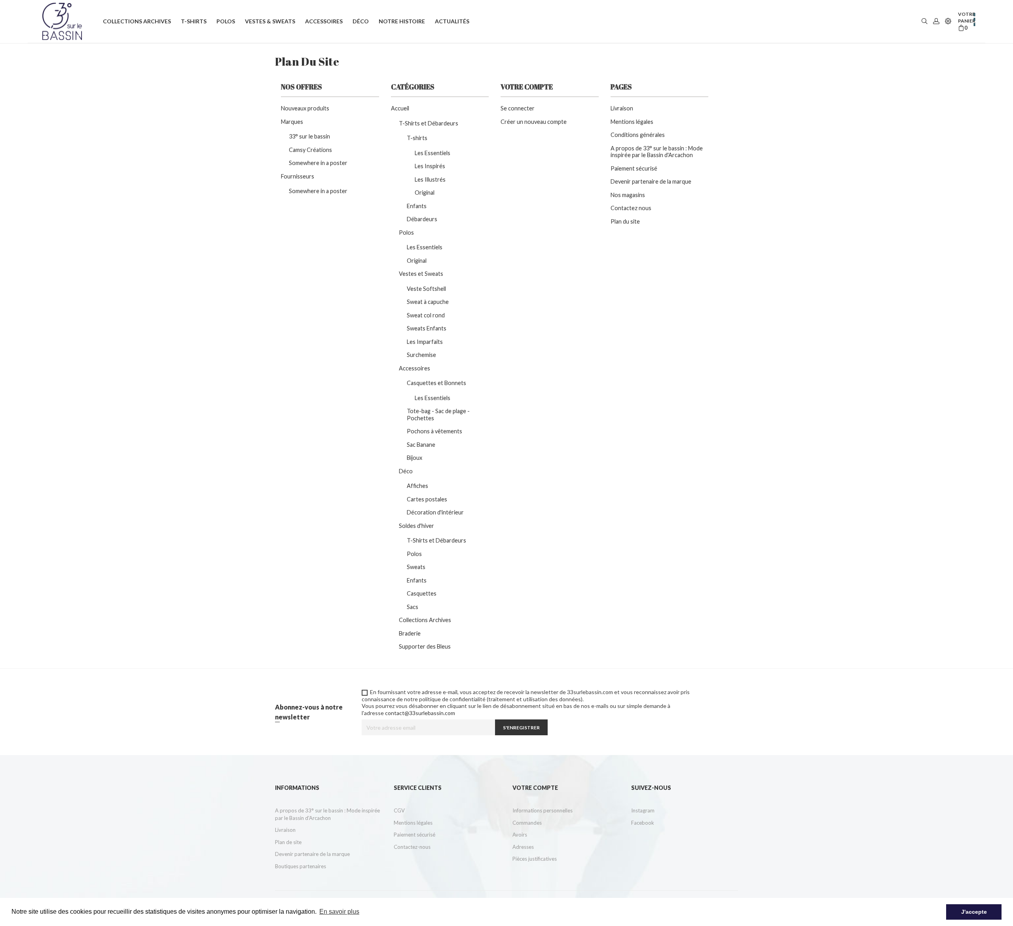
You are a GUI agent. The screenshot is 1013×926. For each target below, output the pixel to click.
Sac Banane (421, 444)
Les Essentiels (432, 153)
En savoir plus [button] (339, 911)
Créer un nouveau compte (534, 121)
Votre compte (535, 787)
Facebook (642, 823)
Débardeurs (422, 219)
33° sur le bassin (309, 136)
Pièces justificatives (534, 859)
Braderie (410, 633)
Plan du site (625, 221)
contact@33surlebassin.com (420, 713)
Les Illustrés (430, 179)
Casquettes (421, 593)
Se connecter (518, 108)
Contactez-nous (412, 847)
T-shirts (417, 138)
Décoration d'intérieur (435, 512)
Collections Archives (425, 620)
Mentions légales (632, 121)
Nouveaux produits (305, 108)
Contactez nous (631, 208)
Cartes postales (427, 499)
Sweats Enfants (426, 328)
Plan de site (288, 842)
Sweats (416, 567)
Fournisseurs (297, 176)
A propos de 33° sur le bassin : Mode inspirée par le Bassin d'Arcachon (657, 152)
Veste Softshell (426, 288)
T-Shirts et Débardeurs (428, 123)
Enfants (417, 206)
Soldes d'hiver (416, 525)
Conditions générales (638, 134)
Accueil (400, 108)
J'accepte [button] (974, 912)
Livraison (622, 108)
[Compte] (936, 21)
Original (424, 192)
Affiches (417, 485)
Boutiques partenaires (300, 866)
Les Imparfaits (425, 341)
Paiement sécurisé (634, 168)
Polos (406, 232)
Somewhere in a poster (318, 162)
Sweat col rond (426, 315)
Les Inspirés (430, 166)
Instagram (642, 810)
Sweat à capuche (428, 301)
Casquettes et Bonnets (436, 383)
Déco (406, 471)
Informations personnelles (542, 810)
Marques (292, 121)
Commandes (527, 823)
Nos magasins (628, 195)
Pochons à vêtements (434, 431)
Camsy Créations (310, 149)
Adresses (523, 847)
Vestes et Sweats (421, 273)
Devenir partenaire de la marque (651, 181)
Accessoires (414, 368)
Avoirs (519, 834)
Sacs (412, 606)
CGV (399, 810)
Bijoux (414, 457)
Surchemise (421, 354)
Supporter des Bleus (425, 646)
